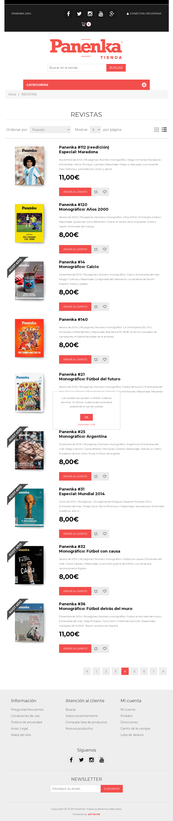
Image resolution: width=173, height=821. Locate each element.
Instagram (90, 14)
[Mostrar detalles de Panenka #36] (29, 623)
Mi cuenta (127, 709)
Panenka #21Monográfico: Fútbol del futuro (89, 376)
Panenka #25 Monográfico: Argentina (83, 434)
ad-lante (94, 814)
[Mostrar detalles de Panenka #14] (29, 281)
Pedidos (126, 716)
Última (163, 671)
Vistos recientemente (82, 716)
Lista (164, 129)
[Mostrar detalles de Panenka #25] (29, 450)
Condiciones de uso (25, 716)
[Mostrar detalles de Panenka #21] (29, 393)
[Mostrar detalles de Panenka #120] (29, 223)
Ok (86, 417)
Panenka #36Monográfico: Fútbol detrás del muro (95, 606)
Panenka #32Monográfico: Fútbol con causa (89, 549)
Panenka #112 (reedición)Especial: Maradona (84, 149)
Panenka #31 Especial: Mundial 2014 (82, 491)
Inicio (12, 94)
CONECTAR (137, 13)
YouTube (101, 14)
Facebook (69, 14)
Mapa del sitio (21, 735)
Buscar (71, 709)
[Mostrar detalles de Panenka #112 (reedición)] (29, 166)
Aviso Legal (19, 728)
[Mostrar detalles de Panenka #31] (29, 508)
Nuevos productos (79, 728)
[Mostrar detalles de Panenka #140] (29, 338)
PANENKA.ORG (21, 13)
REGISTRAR (153, 13)
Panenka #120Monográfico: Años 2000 (83, 207)
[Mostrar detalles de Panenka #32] (29, 565)
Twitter (79, 14)
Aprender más (86, 424)
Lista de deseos (131, 735)
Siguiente (153, 671)
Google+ (112, 14)
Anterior (96, 671)
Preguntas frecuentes (27, 709)
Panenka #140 (73, 319)
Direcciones (129, 722)
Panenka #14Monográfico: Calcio (79, 264)
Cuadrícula (156, 129)
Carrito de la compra (135, 728)
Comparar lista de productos (86, 722)
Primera (87, 671)
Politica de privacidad (26, 722)
